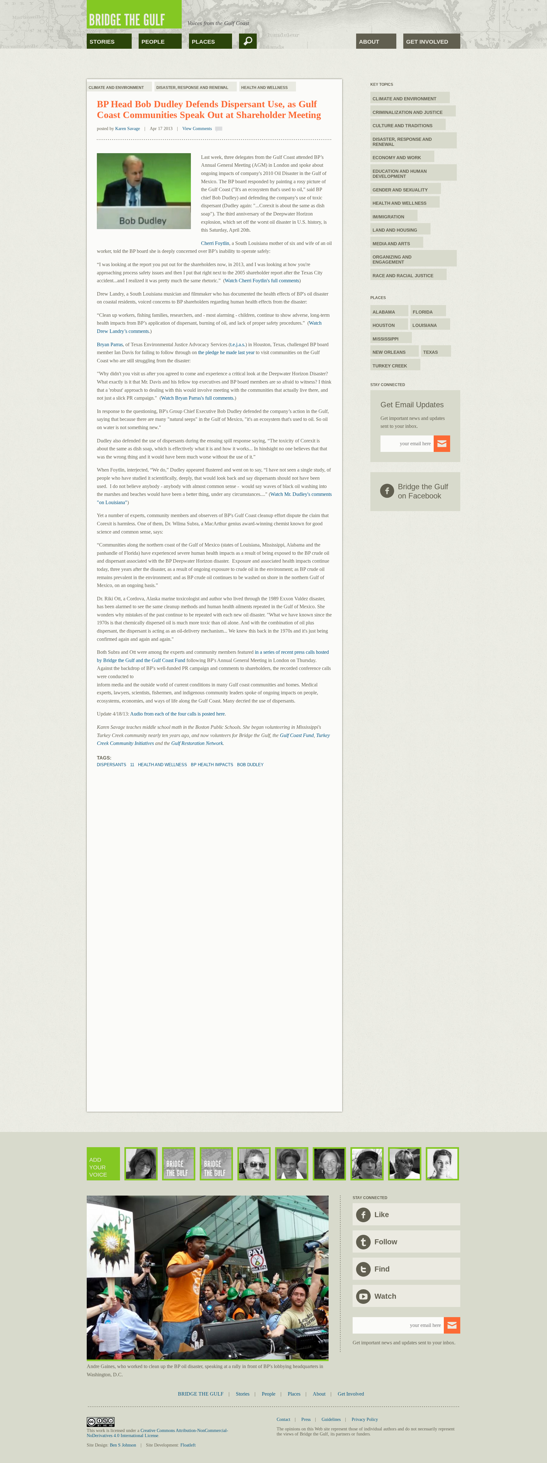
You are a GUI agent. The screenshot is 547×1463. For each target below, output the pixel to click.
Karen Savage (127, 128)
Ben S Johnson (123, 1445)
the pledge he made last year (226, 352)
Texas (430, 352)
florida (423, 312)
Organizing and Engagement (392, 259)
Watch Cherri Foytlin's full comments (262, 280)
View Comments (197, 128)
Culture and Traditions (402, 125)
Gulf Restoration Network (197, 743)
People (153, 42)
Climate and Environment (116, 87)
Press (306, 1419)
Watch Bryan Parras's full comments (197, 398)
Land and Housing (395, 230)
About (369, 42)
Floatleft (188, 1445)
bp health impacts (212, 764)
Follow (385, 1242)
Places (203, 42)
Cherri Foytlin (215, 243)
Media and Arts (391, 243)
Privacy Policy (365, 1419)
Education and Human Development (400, 174)
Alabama (384, 312)
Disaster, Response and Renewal (192, 87)
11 (132, 764)
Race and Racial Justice (403, 275)
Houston (384, 325)
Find (382, 1269)
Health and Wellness (264, 87)
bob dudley (250, 764)
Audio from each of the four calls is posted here (177, 713)
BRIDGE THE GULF (200, 1394)
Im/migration (388, 216)
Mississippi (386, 338)
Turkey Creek (390, 365)
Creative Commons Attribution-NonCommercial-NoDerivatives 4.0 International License (157, 1433)
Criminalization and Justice (408, 112)
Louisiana (424, 325)
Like (381, 1214)
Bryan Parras (110, 344)
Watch (385, 1296)
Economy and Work (397, 157)
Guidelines (331, 1419)
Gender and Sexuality (400, 189)
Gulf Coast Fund (297, 735)
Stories (102, 42)
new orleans (389, 352)
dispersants (111, 764)
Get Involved (427, 42)
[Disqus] (214, 846)
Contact (283, 1419)
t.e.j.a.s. (237, 344)
